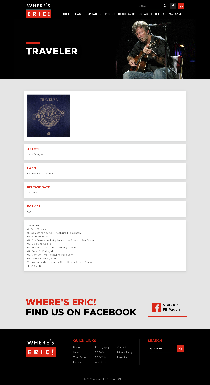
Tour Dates (91, 14)
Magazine (175, 14)
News (77, 14)
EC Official (158, 14)
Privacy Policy (124, 352)
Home (66, 14)
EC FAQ (143, 14)
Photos (110, 14)
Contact (121, 347)
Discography (126, 14)
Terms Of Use (118, 379)
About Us (100, 362)
